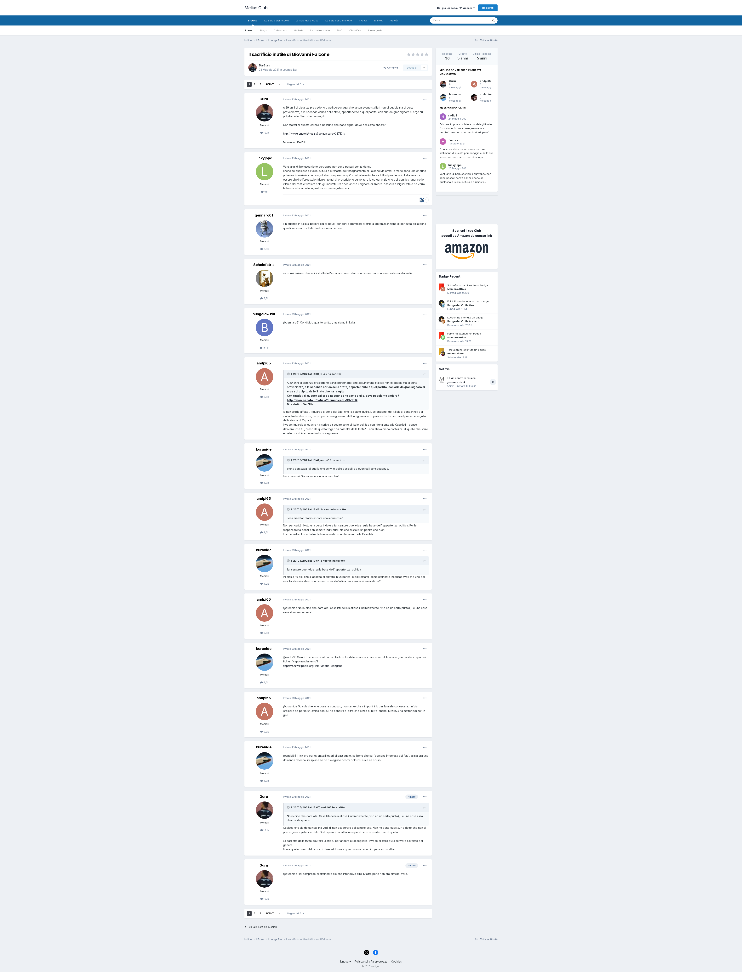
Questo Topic (476, 20)
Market (378, 20)
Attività (394, 20)
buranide (455, 94)
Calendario (280, 30)
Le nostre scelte (320, 30)
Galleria (298, 30)
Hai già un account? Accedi (455, 7)
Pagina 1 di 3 (295, 84)
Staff (339, 30)
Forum (249, 30)
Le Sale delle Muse (307, 20)
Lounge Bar (290, 69)
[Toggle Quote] (288, 373)
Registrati (488, 7)
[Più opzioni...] (425, 99)
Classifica (355, 30)
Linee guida (375, 30)
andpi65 (485, 80)
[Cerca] (493, 20)
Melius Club (256, 7)
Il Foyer (363, 20)
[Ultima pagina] (279, 84)
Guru (452, 80)
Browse (252, 20)
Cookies (396, 961)
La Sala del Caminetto (338, 20)
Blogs (263, 30)
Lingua (344, 961)
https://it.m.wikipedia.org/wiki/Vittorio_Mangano (313, 665)
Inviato (297, 99)
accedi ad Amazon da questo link (466, 236)
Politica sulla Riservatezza (371, 961)
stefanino (486, 94)
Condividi (392, 67)
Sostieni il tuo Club (466, 231)
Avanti (269, 84)
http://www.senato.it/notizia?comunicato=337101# (314, 133)
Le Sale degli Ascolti (276, 20)
